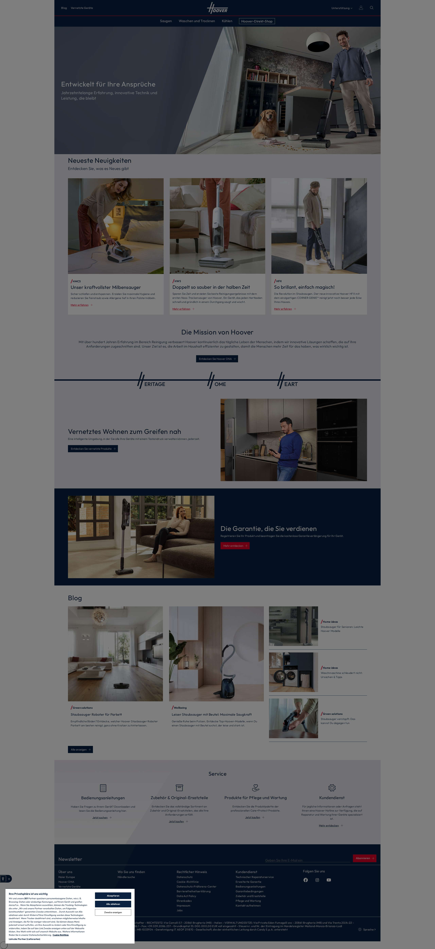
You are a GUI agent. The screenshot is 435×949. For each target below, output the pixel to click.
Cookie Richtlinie (61, 935)
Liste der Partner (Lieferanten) (24, 939)
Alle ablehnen (113, 904)
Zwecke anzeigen (113, 912)
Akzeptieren (113, 895)
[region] (70, 916)
